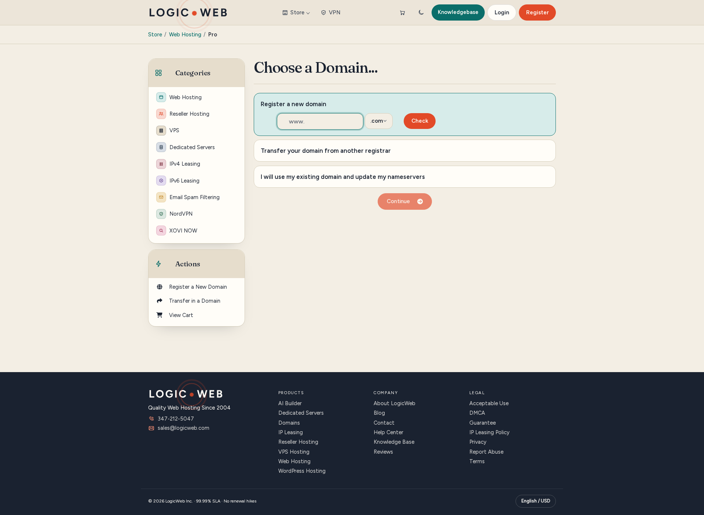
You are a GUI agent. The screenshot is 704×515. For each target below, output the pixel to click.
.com (376, 121)
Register (537, 12)
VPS (174, 130)
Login (502, 12)
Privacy (478, 442)
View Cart (179, 315)
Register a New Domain (196, 287)
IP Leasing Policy (489, 432)
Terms (477, 461)
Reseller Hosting (189, 114)
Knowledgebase (458, 12)
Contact (384, 422)
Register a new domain (293, 104)
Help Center (388, 432)
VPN (334, 12)
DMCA (477, 413)
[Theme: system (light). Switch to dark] (421, 12)
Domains (289, 422)
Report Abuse (486, 452)
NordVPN (180, 213)
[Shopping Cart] (402, 12)
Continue (400, 201)
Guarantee (482, 422)
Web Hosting (185, 34)
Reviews (383, 452)
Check (419, 121)
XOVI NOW (183, 230)
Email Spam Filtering (194, 197)
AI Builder (290, 403)
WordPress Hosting (302, 471)
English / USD (535, 501)
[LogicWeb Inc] (188, 12)
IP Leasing (290, 432)
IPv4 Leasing (184, 164)
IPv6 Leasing (184, 180)
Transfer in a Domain (193, 301)
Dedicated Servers (192, 147)
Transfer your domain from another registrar (326, 150)
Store (297, 12)
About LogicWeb (394, 403)
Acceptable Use (489, 403)
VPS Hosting (293, 452)
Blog (379, 413)
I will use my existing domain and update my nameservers (343, 176)
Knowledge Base (394, 442)
